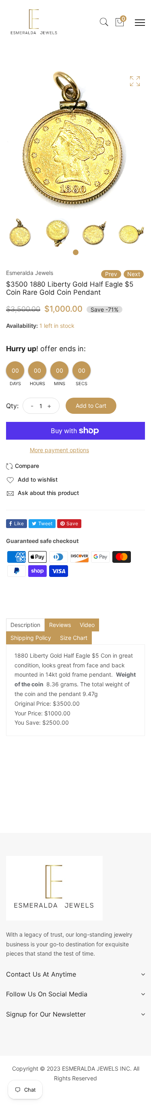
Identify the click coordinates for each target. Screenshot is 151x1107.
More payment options (59, 450)
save (72, 523)
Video (87, 624)
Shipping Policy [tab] (30, 637)
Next (133, 273)
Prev (111, 273)
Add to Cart (91, 405)
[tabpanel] (20, 232)
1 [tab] (76, 252)
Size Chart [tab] (73, 637)
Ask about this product (47, 492)
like (19, 523)
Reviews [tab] (60, 624)
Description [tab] (25, 624)
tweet (45, 523)
